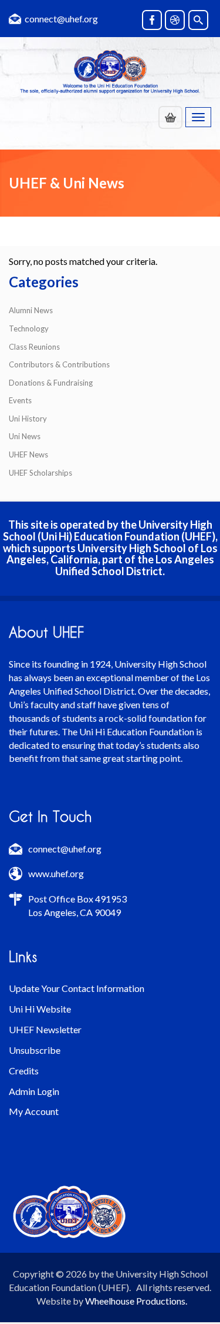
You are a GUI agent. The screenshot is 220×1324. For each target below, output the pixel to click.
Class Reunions (34, 346)
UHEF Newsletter (45, 1029)
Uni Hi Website (40, 1008)
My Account (34, 1111)
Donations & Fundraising (51, 382)
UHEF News (28, 454)
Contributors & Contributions (59, 364)
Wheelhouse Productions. (136, 1300)
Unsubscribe (34, 1050)
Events (20, 400)
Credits (24, 1070)
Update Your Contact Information (76, 988)
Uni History (28, 418)
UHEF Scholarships (40, 472)
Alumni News (31, 310)
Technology (29, 328)
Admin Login (34, 1091)
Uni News (24, 436)
